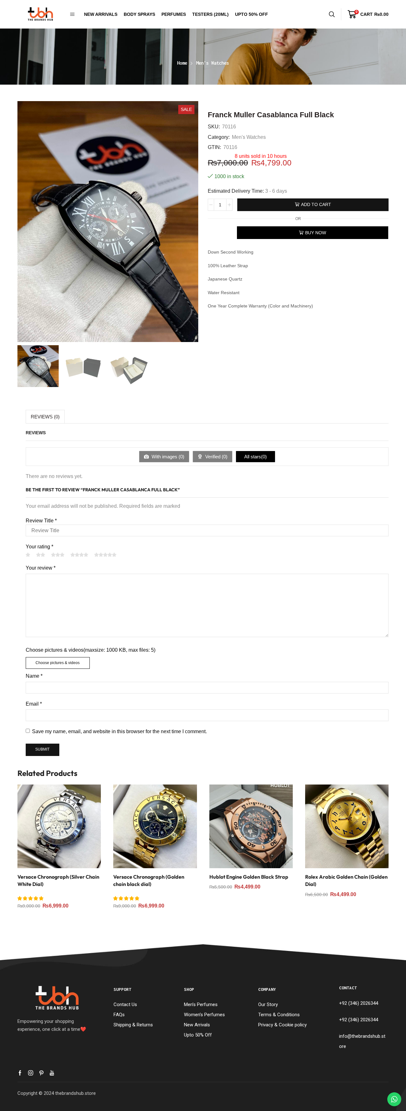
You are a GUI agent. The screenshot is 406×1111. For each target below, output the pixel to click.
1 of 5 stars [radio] (28, 554)
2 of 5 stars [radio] (40, 554)
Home (182, 63)
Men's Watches (212, 63)
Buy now (315, 232)
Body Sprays (139, 14)
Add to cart (316, 204)
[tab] (45, 417)
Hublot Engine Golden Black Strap (248, 877)
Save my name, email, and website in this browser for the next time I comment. (119, 731)
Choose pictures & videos (58, 663)
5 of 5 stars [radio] (105, 554)
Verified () (215, 456)
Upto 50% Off (251, 14)
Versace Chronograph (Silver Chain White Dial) (58, 881)
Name (34, 676)
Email (34, 704)
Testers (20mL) (210, 14)
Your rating (39, 546)
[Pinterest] (41, 1072)
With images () (167, 456)
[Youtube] (51, 1072)
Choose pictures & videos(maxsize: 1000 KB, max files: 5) (90, 650)
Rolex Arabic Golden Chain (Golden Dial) (346, 881)
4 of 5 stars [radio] (79, 554)
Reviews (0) (45, 416)
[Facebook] (20, 1072)
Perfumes (173, 14)
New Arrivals (100, 14)
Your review (41, 568)
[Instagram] (30, 1072)
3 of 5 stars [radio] (57, 554)
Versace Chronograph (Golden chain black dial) (148, 881)
